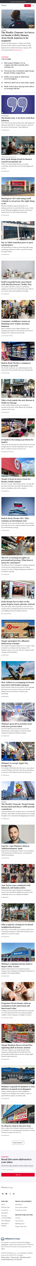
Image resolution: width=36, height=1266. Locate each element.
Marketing (5, 655)
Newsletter (4, 1213)
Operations (6, 130)
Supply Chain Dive (21, 1226)
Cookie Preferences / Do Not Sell (11, 1259)
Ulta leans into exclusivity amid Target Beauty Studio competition (19, 72)
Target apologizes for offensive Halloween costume (15, 642)
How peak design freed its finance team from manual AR (16, 160)
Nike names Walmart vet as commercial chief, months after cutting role (16, 65)
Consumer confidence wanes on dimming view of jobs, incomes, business (15, 324)
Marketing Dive (19, 1223)
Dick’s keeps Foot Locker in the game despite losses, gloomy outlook (18, 602)
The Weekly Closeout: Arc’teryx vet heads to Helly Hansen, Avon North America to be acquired (17, 36)
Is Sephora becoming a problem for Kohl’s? (17, 441)
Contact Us (4, 1210)
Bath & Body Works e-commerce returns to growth (16, 364)
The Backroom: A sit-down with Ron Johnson (17, 119)
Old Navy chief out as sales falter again (19, 82)
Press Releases (5, 1221)
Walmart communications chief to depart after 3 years (16, 965)
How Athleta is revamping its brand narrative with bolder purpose (17, 683)
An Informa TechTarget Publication (18, 1)
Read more (18, 50)
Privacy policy (5, 1257)
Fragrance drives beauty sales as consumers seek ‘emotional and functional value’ (16, 1006)
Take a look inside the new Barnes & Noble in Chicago (17, 401)
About (3, 1204)
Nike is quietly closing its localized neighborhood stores (17, 925)
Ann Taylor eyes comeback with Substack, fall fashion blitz (15, 886)
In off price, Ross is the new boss (16, 1126)
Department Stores (8, 451)
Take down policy (25, 1257)
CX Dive (17, 1218)
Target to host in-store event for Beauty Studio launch (16, 480)
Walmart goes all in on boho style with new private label (16, 725)
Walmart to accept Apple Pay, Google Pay (14, 764)
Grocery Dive (19, 1221)
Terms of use (15, 1257)
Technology (6, 373)
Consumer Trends (8, 335)
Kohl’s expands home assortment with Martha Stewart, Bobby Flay (16, 283)
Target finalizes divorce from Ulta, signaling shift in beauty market (17, 1046)
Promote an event (20, 1210)
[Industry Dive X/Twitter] (10, 1194)
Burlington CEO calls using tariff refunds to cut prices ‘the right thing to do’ (18, 201)
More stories (17, 1142)
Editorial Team (5, 1207)
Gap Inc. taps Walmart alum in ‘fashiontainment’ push (15, 847)
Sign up (28, 5)
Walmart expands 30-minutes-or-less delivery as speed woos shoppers (18, 1087)
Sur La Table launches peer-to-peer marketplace (17, 243)
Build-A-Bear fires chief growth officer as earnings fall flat (19, 87)
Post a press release (21, 1207)
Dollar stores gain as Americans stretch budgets (16, 78)
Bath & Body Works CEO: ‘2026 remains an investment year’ (15, 519)
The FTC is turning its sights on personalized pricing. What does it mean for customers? (17, 560)
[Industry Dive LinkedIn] (3, 1194)
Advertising (18, 1204)
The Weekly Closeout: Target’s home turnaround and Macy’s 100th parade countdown (18, 806)
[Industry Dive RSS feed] (14, 1194)
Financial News (7, 613)
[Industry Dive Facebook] (6, 1194)
